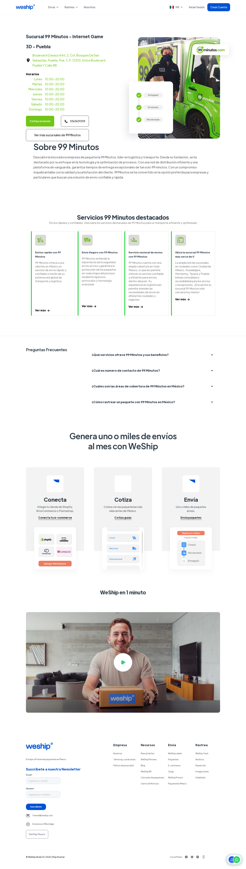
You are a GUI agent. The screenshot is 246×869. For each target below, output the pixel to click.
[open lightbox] (123, 662)
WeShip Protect (175, 777)
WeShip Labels (175, 753)
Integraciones (202, 771)
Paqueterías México (177, 783)
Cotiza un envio (40, 121)
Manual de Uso (147, 753)
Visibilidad (200, 777)
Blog (143, 765)
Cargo (171, 771)
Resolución (200, 765)
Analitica (199, 759)
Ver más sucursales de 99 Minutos (57, 135)
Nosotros (89, 7)
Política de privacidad (123, 765)
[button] (54, 7)
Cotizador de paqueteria (152, 777)
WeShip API (146, 771)
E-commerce (174, 765)
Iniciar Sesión (197, 7)
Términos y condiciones (124, 759)
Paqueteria (173, 759)
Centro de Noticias (150, 783)
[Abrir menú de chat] (234, 859)
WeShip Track (201, 753)
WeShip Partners (148, 759)
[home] (25, 7)
